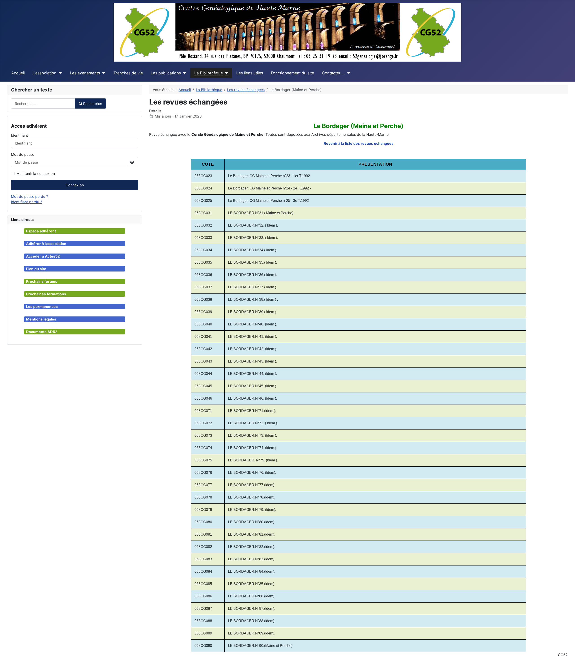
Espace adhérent (41, 231)
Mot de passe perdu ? (29, 196)
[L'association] (59, 73)
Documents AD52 (41, 331)
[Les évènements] (103, 73)
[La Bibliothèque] (225, 73)
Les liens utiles (249, 73)
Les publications (166, 73)
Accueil (18, 73)
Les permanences (42, 306)
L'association (44, 73)
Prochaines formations (46, 294)
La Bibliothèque (208, 73)
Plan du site (36, 269)
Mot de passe (22, 154)
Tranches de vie (128, 73)
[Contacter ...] (348, 73)
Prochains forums (41, 281)
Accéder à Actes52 (43, 256)
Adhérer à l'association (46, 243)
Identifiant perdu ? (26, 202)
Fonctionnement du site (292, 73)
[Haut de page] (567, 652)
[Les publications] (183, 73)
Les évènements (85, 73)
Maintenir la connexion (35, 173)
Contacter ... (333, 73)
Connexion (75, 185)
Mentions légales (41, 319)
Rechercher (92, 103)
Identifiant (19, 135)
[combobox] (43, 103)
